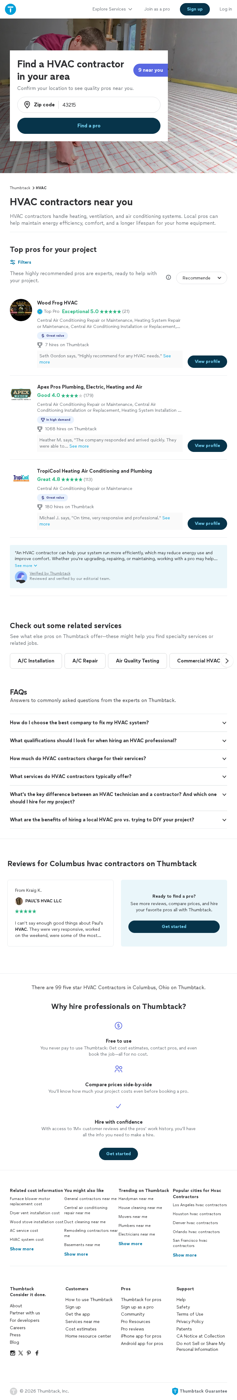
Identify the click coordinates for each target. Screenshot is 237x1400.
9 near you (150, 70)
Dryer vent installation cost (35, 1213)
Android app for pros (142, 1343)
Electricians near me (136, 1234)
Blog (14, 1342)
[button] (48, 311)
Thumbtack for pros (141, 1299)
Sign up (73, 1307)
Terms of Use (190, 1314)
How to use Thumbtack (89, 1299)
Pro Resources (135, 1321)
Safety (183, 1307)
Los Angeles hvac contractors (200, 1205)
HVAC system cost (27, 1239)
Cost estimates (81, 1329)
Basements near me (82, 1245)
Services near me (82, 1321)
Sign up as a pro (137, 1307)
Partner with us (25, 1313)
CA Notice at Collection (201, 1336)
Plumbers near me (134, 1225)
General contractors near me (90, 1199)
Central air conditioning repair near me (85, 1210)
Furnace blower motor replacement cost (30, 1201)
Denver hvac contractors (195, 1223)
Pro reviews (132, 1329)
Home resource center (88, 1336)
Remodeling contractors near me (91, 1233)
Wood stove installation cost (37, 1222)
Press (15, 1335)
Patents (184, 1329)
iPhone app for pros (141, 1336)
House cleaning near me (140, 1208)
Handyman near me (135, 1199)
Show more (22, 1249)
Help (181, 1299)
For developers (25, 1320)
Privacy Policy (190, 1321)
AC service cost (24, 1230)
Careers (18, 1327)
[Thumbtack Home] (10, 9)
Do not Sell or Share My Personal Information (201, 1346)
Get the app (77, 1314)
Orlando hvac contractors (196, 1232)
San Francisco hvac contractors (190, 1243)
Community (132, 1314)
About (16, 1306)
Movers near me (132, 1217)
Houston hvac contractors (197, 1214)
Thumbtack (20, 188)
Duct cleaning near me (85, 1222)
